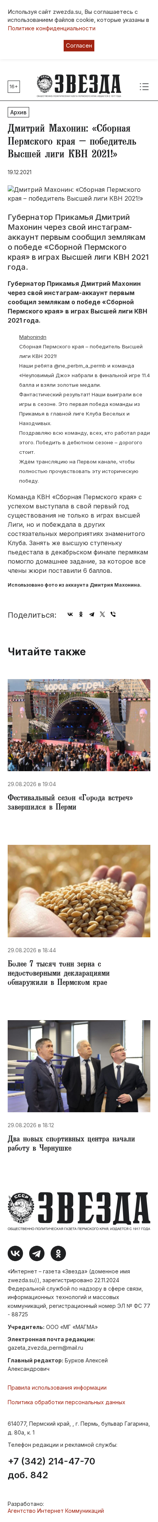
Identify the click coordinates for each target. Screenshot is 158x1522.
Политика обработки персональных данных (66, 1402)
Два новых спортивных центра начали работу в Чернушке (71, 1144)
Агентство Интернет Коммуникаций (56, 1510)
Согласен (79, 45)
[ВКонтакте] (70, 614)
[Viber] (113, 614)
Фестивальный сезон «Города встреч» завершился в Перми (70, 803)
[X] (102, 614)
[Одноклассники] (81, 614)
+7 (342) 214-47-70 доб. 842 (51, 1468)
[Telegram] (91, 614)
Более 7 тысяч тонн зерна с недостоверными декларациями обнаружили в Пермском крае (59, 974)
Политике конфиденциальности (51, 28)
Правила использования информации (57, 1387)
